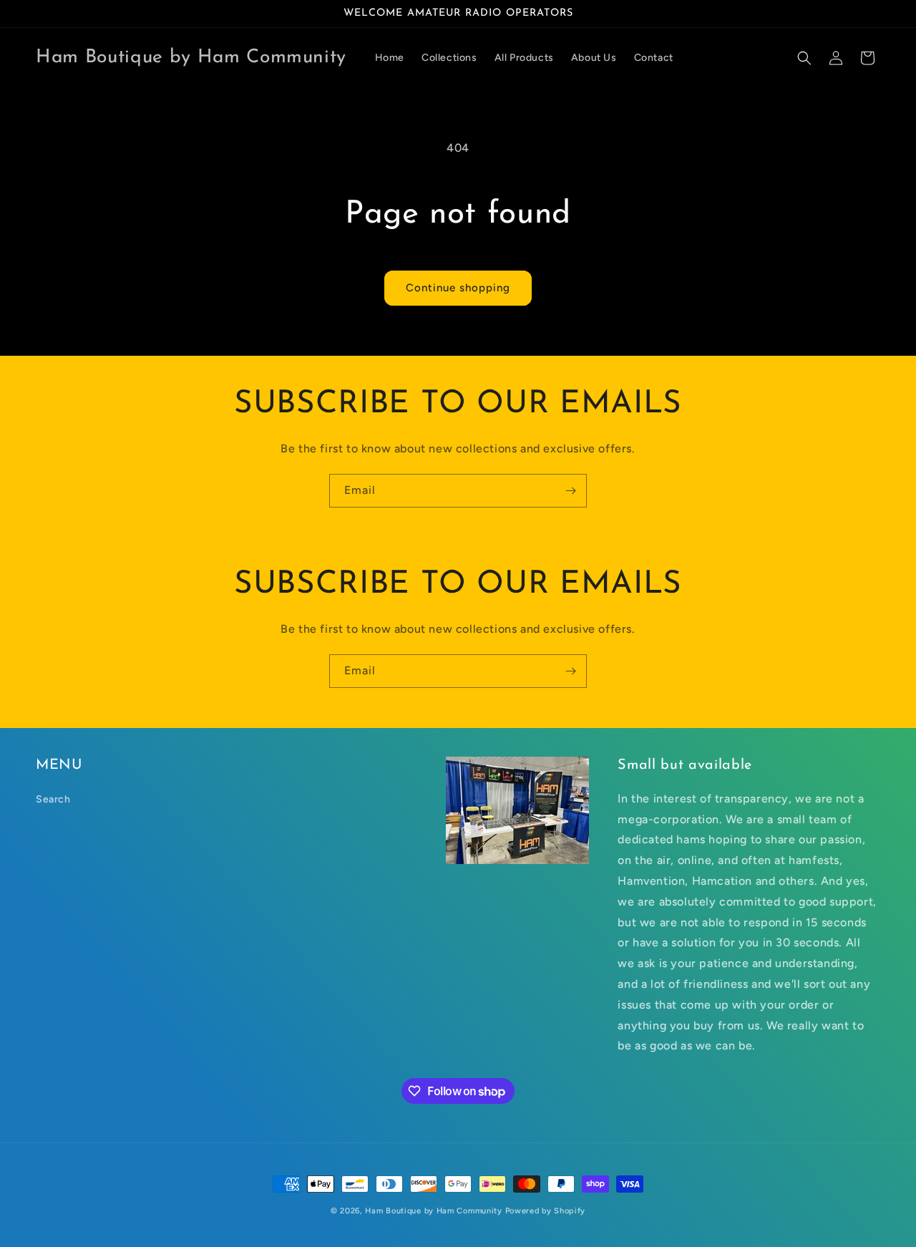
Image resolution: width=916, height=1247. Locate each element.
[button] (804, 58)
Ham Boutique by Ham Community (433, 1211)
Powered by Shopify (545, 1211)
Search (53, 799)
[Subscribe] (570, 491)
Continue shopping (458, 287)
